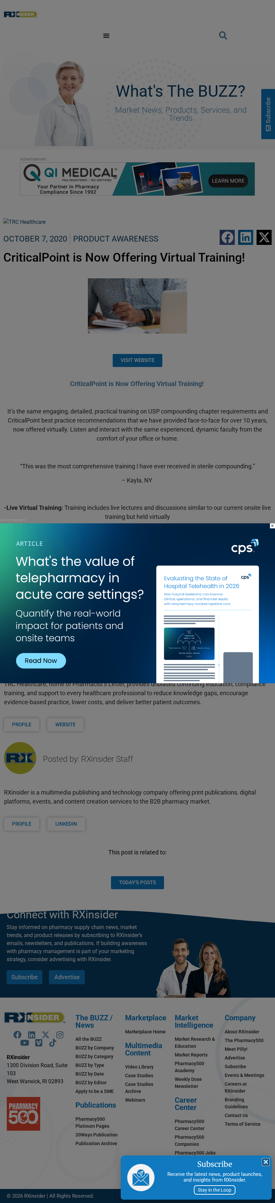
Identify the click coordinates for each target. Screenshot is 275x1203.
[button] (266, 1162)
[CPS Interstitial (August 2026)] (137, 681)
